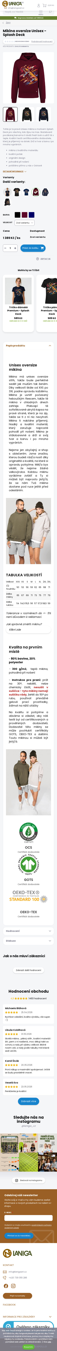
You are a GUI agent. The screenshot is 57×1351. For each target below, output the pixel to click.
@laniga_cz (28, 1126)
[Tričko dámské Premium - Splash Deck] (7, 192)
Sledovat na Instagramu (31, 1180)
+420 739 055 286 (18, 1277)
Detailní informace (13, 171)
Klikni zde (15, 629)
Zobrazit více (28, 1101)
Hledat (50, 11)
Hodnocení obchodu (28, 991)
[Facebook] (5, 1285)
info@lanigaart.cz (18, 1271)
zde (49, 1342)
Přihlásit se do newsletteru (18, 1235)
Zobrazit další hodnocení (28, 970)
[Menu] (41, 12)
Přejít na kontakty (17, 1296)
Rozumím (28, 1347)
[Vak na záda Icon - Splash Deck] (7, 202)
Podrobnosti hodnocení (41, 41)
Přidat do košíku (30, 248)
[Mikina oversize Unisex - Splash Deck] (35, 192)
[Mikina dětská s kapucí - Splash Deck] (45, 192)
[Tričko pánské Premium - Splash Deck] (16, 192)
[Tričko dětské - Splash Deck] (26, 192)
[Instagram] (12, 1285)
